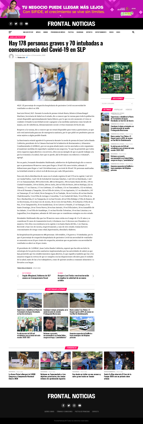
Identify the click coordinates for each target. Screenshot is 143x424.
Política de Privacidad (82, 411)
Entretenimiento (100, 32)
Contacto (95, 411)
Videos (111, 32)
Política (71, 32)
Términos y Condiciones (64, 411)
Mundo (45, 32)
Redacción (21, 57)
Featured (37, 268)
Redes (118, 32)
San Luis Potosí (28, 32)
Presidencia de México (58, 32)
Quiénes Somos (49, 411)
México (38, 32)
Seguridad (80, 32)
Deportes (89, 32)
